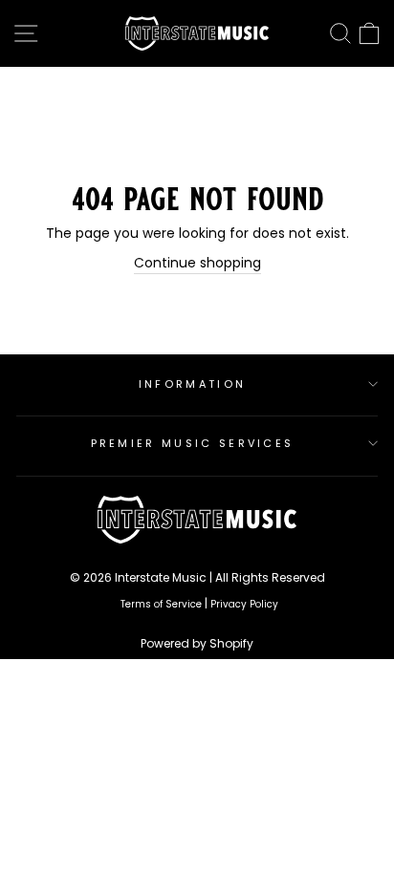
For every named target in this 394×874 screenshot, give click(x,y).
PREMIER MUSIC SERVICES (193, 443)
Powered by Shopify (197, 643)
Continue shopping (197, 263)
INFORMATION (192, 384)
